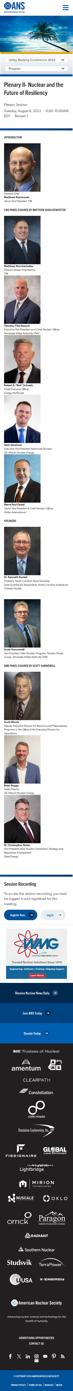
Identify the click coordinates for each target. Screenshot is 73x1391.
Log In (50, 915)
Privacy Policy (18, 1384)
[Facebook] (10, 1356)
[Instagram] (36, 1356)
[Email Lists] (36, 1361)
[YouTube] (45, 1356)
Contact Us (36, 1343)
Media (59, 1384)
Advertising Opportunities (36, 1338)
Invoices (49, 1384)
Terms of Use (35, 1384)
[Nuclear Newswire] (63, 1356)
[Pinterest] (54, 1356)
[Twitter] (19, 1356)
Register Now (17, 915)
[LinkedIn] (28, 1356)
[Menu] (65, 7)
